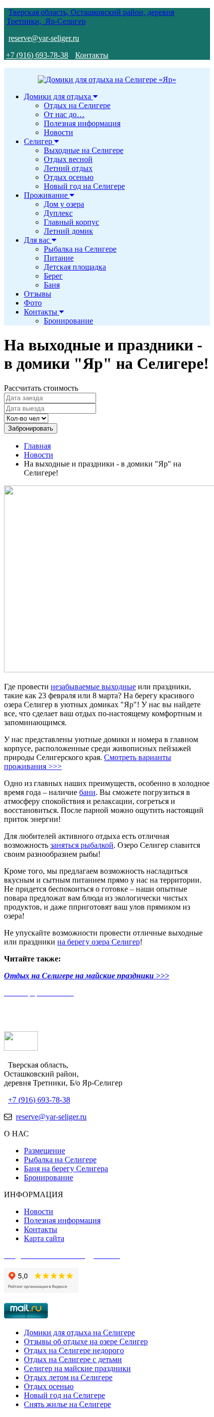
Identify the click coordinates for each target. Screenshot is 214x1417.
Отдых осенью (69, 177)
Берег (53, 276)
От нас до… (64, 114)
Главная (37, 446)
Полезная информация (82, 123)
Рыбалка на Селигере (80, 249)
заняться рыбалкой (81, 845)
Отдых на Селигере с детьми (73, 1359)
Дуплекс (58, 213)
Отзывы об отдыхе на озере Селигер (86, 1341)
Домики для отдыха (58, 96)
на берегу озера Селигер (98, 942)
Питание (59, 258)
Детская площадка (75, 267)
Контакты (91, 55)
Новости (58, 132)
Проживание (47, 195)
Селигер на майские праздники (77, 1368)
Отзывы (37, 294)
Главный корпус (71, 222)
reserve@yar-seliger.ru (43, 38)
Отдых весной (68, 159)
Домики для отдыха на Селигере (79, 1332)
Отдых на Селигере (77, 105)
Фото (33, 303)
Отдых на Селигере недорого (74, 1350)
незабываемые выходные (93, 686)
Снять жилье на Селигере (67, 1404)
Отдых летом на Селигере (68, 1377)
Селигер (39, 141)
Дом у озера (64, 204)
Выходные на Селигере (83, 150)
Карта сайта (44, 1238)
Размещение (44, 1150)
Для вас (38, 240)
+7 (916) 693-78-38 (37, 55)
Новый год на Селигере (84, 186)
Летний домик (68, 231)
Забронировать (30, 428)
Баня (52, 285)
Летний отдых (68, 168)
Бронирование (68, 320)
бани (87, 792)
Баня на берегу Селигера (66, 1168)
